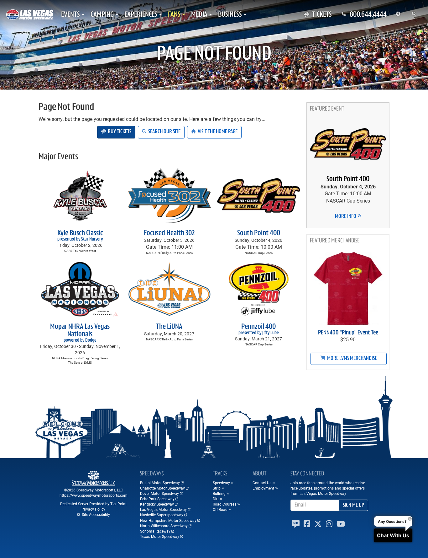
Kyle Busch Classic (80, 236)
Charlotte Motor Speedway (162, 487)
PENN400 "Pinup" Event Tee (348, 333)
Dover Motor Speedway (159, 493)
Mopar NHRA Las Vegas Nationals (80, 333)
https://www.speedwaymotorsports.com (94, 495)
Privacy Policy (93, 509)
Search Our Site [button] (163, 132)
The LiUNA (169, 327)
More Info (346, 216)
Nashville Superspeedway (161, 514)
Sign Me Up (353, 505)
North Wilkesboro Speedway (164, 525)
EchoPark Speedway (157, 498)
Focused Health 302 (169, 233)
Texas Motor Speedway (159, 536)
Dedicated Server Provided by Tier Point (93, 503)
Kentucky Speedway (157, 504)
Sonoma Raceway (155, 531)
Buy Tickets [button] (119, 132)
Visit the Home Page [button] (217, 132)
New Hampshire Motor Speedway (168, 520)
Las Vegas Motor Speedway (163, 509)
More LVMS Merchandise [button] (351, 358)
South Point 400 (258, 233)
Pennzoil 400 (258, 329)
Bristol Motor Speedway (160, 482)
